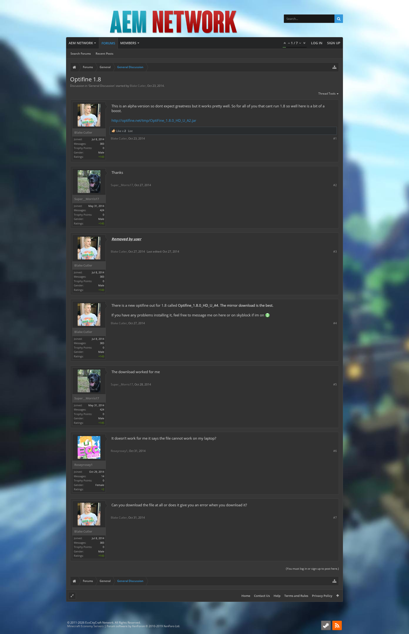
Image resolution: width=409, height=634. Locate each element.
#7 (335, 517)
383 (102, 143)
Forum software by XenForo (143, 626)
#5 (335, 384)
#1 (335, 138)
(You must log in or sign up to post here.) (312, 569)
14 (102, 476)
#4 (335, 323)
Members (128, 43)
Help (277, 596)
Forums (108, 43)
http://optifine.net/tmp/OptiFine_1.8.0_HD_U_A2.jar (153, 120)
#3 (335, 251)
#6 (335, 451)
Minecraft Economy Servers (85, 626)
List (130, 131)
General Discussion (101, 86)
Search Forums (81, 54)
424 (102, 210)
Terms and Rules (296, 596)
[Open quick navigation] (334, 67)
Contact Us (262, 596)
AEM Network (81, 43)
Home (245, 596)
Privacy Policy (322, 596)
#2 (335, 185)
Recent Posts (104, 54)
